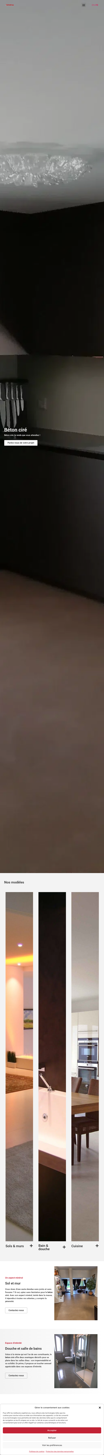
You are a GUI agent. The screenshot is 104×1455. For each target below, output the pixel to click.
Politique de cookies (36, 1451)
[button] (99, 1407)
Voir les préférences (52, 1445)
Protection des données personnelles (60, 1451)
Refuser (52, 1438)
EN (93, 5)
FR (96, 5)
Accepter (52, 1430)
